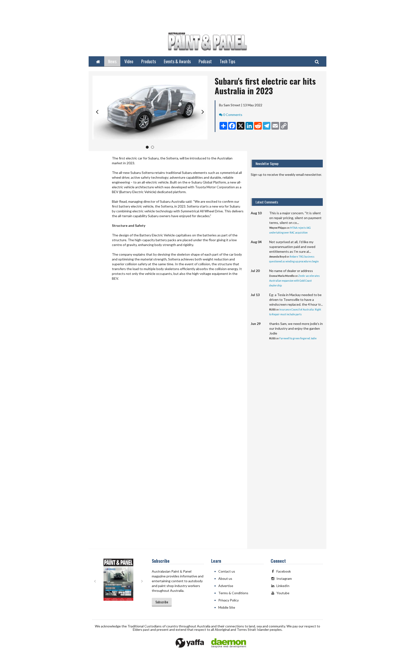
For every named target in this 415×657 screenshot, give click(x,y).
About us (225, 578)
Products (148, 61)
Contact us (226, 571)
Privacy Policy (228, 600)
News (112, 61)
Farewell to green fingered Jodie (298, 338)
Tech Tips (227, 61)
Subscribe (161, 601)
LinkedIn (282, 586)
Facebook (283, 571)
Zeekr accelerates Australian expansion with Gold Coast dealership (294, 280)
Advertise (225, 586)
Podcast (205, 61)
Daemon (228, 643)
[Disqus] (168, 354)
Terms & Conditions (233, 593)
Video (128, 61)
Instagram (284, 578)
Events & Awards (177, 61)
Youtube (282, 593)
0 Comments (232, 115)
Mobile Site (226, 607)
